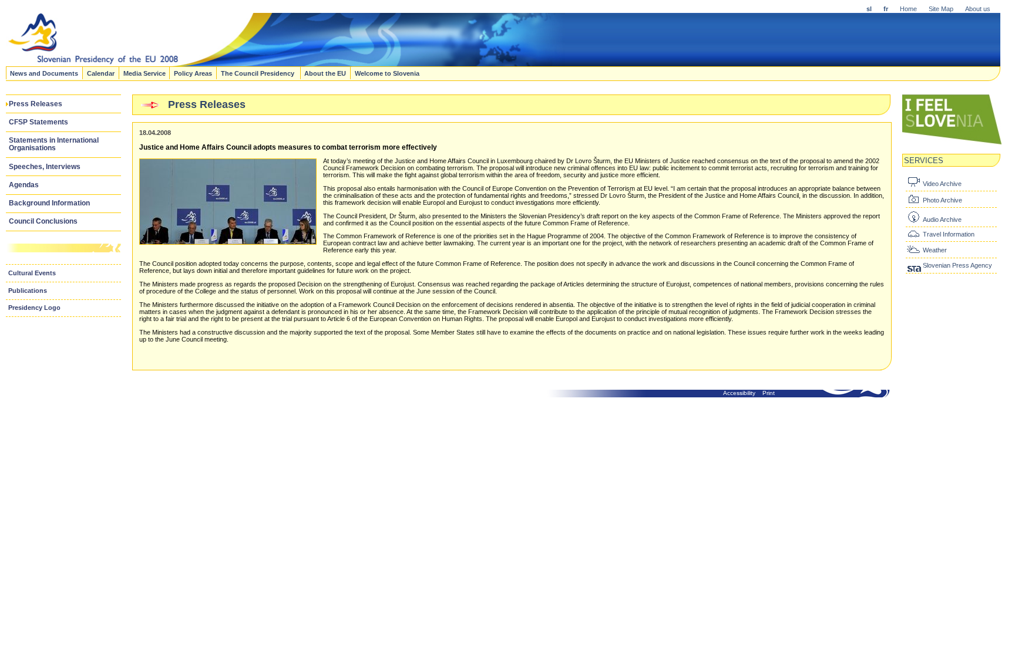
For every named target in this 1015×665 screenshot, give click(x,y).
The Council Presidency (258, 72)
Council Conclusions (43, 221)
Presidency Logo (34, 307)
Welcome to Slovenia (387, 72)
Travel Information (948, 234)
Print (768, 393)
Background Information (49, 203)
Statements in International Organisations (54, 144)
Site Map (941, 8)
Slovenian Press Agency (957, 265)
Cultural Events (32, 272)
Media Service (144, 72)
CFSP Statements (38, 122)
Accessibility (739, 393)
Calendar (101, 72)
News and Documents (44, 72)
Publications (27, 290)
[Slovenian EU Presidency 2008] (285, 63)
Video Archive (942, 183)
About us (977, 8)
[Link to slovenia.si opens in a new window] (952, 143)
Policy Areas (193, 72)
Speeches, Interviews (44, 167)
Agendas (24, 185)
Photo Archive (942, 200)
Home (908, 8)
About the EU (325, 72)
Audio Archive (942, 219)
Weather (935, 250)
